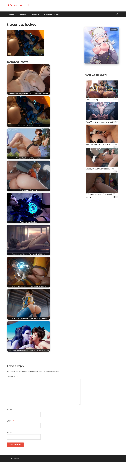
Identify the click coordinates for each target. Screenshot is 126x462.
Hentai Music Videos (53, 14)
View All (22, 14)
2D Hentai (35, 14)
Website (11, 432)
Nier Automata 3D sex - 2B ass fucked (102, 144)
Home (11, 14)
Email (10, 421)
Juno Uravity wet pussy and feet (99, 122)
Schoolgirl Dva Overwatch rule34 (100, 168)
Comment (12, 377)
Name (10, 410)
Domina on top (92, 99)
